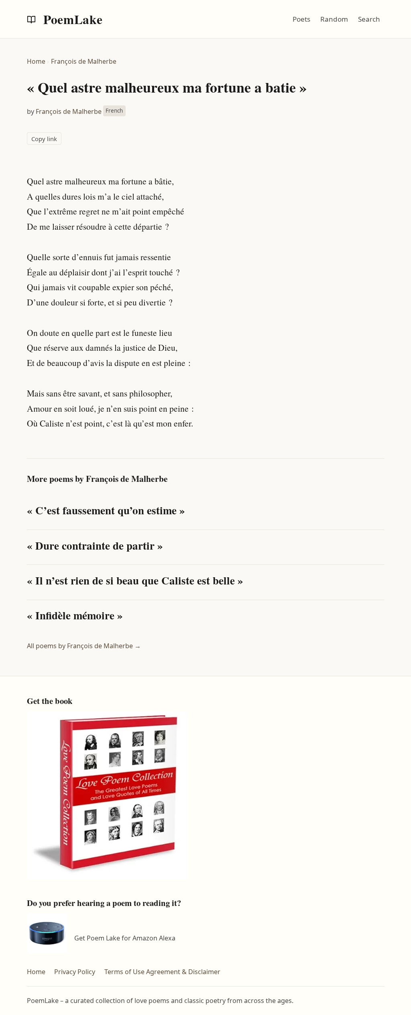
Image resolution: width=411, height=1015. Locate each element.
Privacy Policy (74, 971)
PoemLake (71, 19)
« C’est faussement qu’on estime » (106, 510)
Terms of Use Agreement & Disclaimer (162, 971)
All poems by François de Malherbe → (84, 645)
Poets (301, 19)
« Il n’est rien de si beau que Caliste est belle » (135, 580)
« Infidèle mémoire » (75, 615)
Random (334, 19)
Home (36, 61)
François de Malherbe (83, 61)
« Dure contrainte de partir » (95, 545)
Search (369, 19)
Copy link (44, 139)
